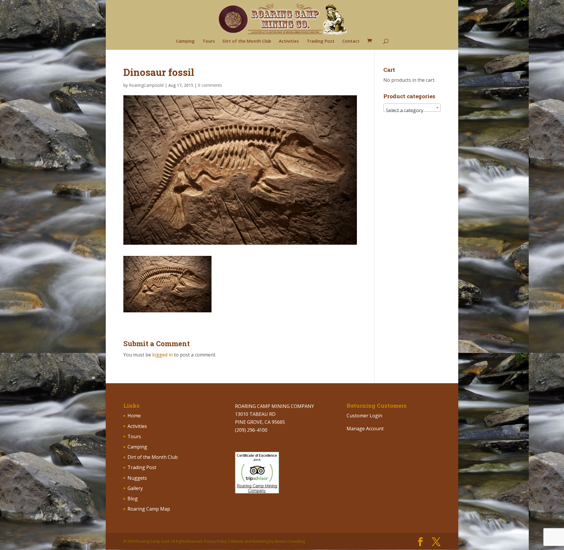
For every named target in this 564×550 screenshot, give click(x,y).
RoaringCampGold (146, 85)
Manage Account (365, 428)
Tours (208, 41)
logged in (162, 354)
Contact (351, 41)
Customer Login (364, 415)
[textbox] (412, 110)
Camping (185, 41)
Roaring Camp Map (148, 509)
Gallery (135, 488)
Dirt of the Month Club (247, 41)
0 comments (210, 85)
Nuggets (137, 478)
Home (134, 415)
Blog (132, 498)
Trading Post (321, 41)
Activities (289, 41)
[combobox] (412, 108)
